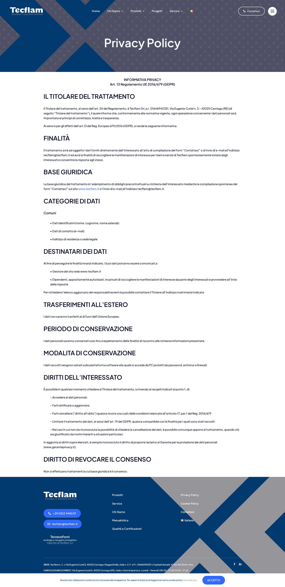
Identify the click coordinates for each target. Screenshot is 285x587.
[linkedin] (240, 564)
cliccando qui (190, 580)
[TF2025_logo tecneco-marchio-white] (60, 537)
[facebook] (234, 564)
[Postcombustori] (60, 493)
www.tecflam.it (88, 189)
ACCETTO (213, 580)
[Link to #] (272, 11)
